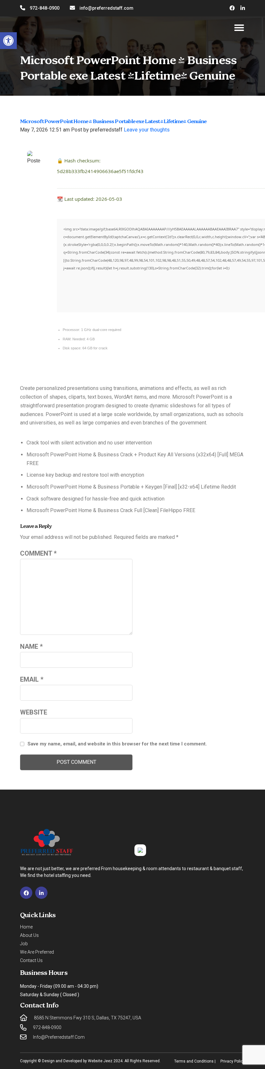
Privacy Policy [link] (232, 1061)
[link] (8, 40)
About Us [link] (29, 935)
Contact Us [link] (31, 960)
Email (31, 679)
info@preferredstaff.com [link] (106, 8)
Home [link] (26, 926)
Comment (38, 553)
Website (33, 712)
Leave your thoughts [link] (147, 130)
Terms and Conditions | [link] (195, 1061)
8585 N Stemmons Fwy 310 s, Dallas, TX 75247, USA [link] (87, 1017)
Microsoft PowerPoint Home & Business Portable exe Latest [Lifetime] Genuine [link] (113, 121)
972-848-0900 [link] (44, 8)
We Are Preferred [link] (37, 952)
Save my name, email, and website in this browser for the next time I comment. (117, 744)
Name (31, 646)
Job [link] (24, 943)
